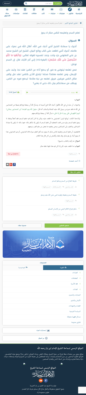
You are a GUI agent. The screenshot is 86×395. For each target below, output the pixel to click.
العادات (75, 289)
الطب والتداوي (69, 187)
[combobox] (40, 3)
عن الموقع (42, 338)
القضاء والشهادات (75, 306)
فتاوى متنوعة (76, 322)
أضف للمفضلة (73, 161)
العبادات (75, 273)
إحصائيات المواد (41, 330)
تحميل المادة (13, 92)
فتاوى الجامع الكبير (71, 23)
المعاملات (74, 278)
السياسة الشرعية (75, 311)
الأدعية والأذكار (57, 187)
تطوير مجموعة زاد (43, 392)
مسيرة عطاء (22, 225)
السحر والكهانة (73, 154)
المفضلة (7, 3)
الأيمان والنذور (76, 300)
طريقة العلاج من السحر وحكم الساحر (64, 181)
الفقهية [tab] (62, 267)
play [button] (27, 92)
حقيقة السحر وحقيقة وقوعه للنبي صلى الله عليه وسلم (59, 195)
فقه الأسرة (74, 284)
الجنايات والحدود (75, 295)
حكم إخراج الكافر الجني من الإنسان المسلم (62, 209)
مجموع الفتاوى (64, 225)
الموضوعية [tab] (22, 267)
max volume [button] (77, 92)
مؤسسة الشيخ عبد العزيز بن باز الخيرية (43, 385)
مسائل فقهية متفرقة (74, 316)
